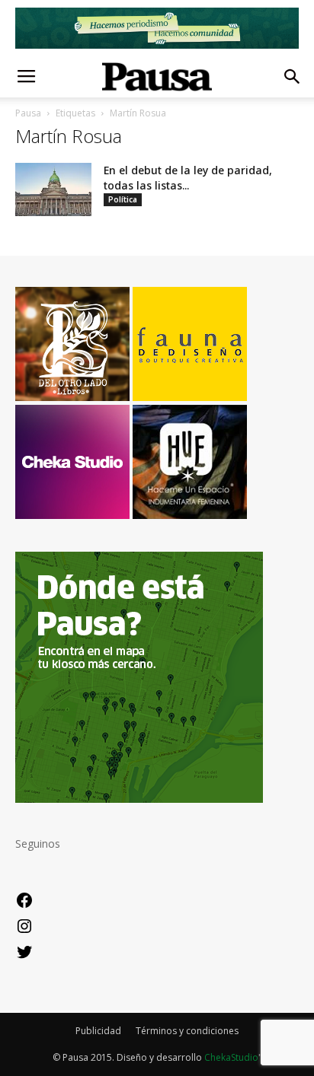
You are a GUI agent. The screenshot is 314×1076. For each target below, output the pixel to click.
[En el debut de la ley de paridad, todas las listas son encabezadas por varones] (53, 189)
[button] (292, 76)
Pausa (28, 113)
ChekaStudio (231, 1057)
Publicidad (98, 1030)
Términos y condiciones (187, 1030)
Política (122, 199)
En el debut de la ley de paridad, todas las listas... (188, 178)
